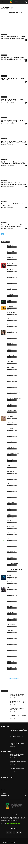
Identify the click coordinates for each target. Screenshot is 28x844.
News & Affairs (4, 34)
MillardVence (10, 483)
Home (2, 5)
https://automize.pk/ (10, 309)
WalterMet (10, 636)
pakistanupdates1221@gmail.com (15, 539)
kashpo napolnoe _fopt (13, 453)
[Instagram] (10, 832)
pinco (8, 545)
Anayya (9, 288)
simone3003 (10, 600)
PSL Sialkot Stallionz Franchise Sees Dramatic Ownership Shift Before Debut (13, 183)
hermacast (10, 404)
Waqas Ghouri (10, 643)
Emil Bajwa (10, 380)
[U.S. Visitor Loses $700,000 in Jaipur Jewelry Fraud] (14, 196)
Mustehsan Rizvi (11, 496)
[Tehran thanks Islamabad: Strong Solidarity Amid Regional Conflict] (5, 710)
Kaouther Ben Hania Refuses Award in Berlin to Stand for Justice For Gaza (13, 37)
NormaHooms (10, 526)
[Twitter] (17, 832)
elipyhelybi (9, 373)
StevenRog (10, 606)
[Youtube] (20, 832)
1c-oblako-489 (10, 245)
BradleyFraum (10, 324)
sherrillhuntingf (11, 594)
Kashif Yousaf (10, 447)
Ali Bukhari (9, 276)
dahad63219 (10, 343)
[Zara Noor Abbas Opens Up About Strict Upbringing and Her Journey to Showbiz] (14, 133)
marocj (9, 477)
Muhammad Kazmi (11, 490)
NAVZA (9, 514)
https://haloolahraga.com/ (11, 578)
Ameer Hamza (10, 282)
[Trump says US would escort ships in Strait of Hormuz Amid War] (5, 717)
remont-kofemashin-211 (13, 563)
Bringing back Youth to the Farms (17, 736)
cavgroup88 (10, 331)
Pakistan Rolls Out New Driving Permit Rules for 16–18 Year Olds (13, 100)
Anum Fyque (3, 39)
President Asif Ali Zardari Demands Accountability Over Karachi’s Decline (13, 163)
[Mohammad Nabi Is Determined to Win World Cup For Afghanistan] (14, 112)
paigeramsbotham (11, 532)
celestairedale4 (11, 337)
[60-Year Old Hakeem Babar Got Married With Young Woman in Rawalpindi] (14, 216)
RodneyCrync (10, 581)
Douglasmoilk (10, 361)
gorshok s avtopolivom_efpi (14, 392)
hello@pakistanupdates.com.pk (13, 823)
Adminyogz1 (10, 263)
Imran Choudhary (11, 410)
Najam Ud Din (10, 502)
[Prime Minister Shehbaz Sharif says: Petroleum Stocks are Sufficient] (5, 703)
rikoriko (9, 575)
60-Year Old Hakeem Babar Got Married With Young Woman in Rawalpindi (13, 225)
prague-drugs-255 (11, 551)
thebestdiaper (10, 612)
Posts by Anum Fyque (13, 5)
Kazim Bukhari (10, 459)
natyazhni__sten (11, 508)
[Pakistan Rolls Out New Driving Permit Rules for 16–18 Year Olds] (14, 91)
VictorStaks (10, 630)
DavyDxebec (10, 349)
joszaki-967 (10, 428)
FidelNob (9, 386)
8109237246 (10, 257)
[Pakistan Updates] (14, 1)
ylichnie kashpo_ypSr (12, 667)
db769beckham (11, 355)
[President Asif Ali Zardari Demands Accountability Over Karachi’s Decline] (14, 154)
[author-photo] (6, 15)
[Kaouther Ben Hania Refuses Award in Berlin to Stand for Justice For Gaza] (14, 28)
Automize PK (10, 306)
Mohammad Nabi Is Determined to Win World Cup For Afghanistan (13, 121)
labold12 (9, 465)
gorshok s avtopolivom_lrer (14, 398)
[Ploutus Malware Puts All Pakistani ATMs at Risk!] (14, 70)
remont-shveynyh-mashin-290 (14, 569)
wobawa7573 (10, 661)
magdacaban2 (10, 471)
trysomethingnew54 (12, 618)
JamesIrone (10, 422)
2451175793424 (11, 251)
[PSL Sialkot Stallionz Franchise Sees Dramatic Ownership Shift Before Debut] (14, 175)
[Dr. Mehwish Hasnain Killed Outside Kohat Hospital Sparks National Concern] (14, 49)
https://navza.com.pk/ (10, 517)
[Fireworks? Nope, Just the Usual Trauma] (5, 745)
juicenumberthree (11, 435)
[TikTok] (14, 832)
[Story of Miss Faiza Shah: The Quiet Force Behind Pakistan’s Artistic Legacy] (5, 731)
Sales (8, 587)
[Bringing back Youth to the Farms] (5, 738)
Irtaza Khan (10, 416)
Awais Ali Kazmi (11, 312)
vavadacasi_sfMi (11, 624)
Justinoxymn (10, 441)
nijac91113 (10, 520)
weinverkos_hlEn (11, 649)
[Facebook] (7, 832)
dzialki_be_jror (10, 367)
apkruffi (9, 300)
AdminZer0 (10, 269)
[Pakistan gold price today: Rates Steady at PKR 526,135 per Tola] (5, 696)
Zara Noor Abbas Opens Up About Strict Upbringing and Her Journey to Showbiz (13, 142)
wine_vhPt (9, 655)
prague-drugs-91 (11, 557)
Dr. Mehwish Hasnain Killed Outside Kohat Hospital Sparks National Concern (14, 58)
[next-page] (11, 234)
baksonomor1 (10, 318)
